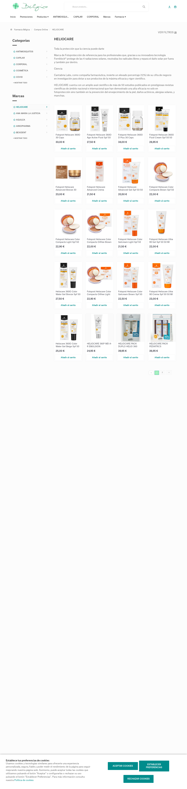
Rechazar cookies (138, 779)
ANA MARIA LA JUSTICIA (27, 113)
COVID (19, 77)
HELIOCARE (58, 30)
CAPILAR (20, 58)
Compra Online (41, 30)
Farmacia (120, 17)
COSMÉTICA (21, 71)
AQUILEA (20, 120)
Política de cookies (24, 780)
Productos (42, 17)
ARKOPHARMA (22, 126)
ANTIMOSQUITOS (24, 52)
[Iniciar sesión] (170, 6)
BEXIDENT (20, 132)
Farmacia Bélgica (22, 30)
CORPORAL (21, 64)
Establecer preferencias (154, 766)
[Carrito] (175, 6)
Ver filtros (166, 32)
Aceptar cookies (123, 766)
